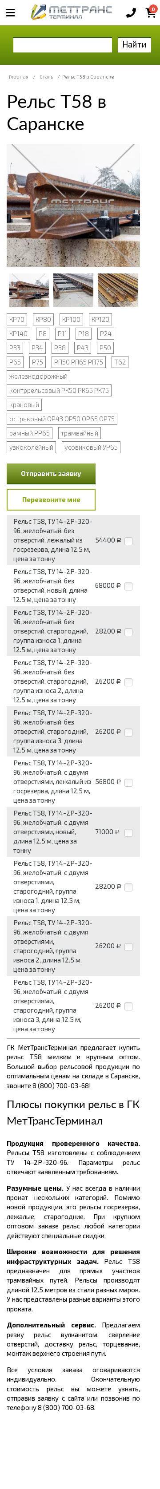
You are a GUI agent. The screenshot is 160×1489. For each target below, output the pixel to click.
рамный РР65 (29, 433)
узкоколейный (31, 447)
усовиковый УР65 (91, 447)
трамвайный (79, 433)
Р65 (15, 362)
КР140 (18, 333)
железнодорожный (38, 376)
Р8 (43, 333)
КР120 (100, 319)
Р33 (14, 348)
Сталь (46, 76)
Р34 (37, 348)
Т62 (120, 362)
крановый (24, 404)
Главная (18, 76)
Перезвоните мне (51, 499)
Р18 (83, 333)
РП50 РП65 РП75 (78, 362)
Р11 (62, 333)
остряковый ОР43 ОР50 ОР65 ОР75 (62, 419)
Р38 (60, 348)
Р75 (37, 362)
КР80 (43, 319)
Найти (134, 44)
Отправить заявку (51, 473)
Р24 (106, 333)
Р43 (82, 348)
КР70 (16, 319)
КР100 (71, 319)
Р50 (105, 348)
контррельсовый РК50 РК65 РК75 (59, 390)
